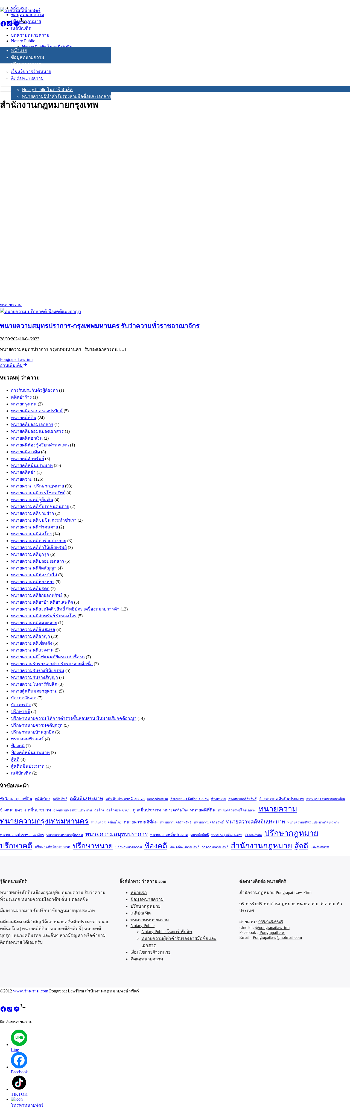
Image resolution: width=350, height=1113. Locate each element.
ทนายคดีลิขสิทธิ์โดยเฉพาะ (237, 810)
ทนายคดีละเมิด (25, 451)
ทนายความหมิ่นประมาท (169, 835)
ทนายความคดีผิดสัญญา (34, 568)
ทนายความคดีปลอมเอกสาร (37, 561)
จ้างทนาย (218, 799)
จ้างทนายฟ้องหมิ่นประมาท (72, 810)
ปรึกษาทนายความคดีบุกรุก (37, 725)
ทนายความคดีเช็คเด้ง (31, 643)
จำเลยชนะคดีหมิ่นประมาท (189, 799)
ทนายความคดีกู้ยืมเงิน (32, 499)
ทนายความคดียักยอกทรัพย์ (37, 595)
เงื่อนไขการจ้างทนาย (31, 114)
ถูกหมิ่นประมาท (147, 810)
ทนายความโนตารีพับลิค (34, 684)
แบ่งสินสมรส (320, 847)
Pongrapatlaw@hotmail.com (277, 937)
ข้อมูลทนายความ (27, 57)
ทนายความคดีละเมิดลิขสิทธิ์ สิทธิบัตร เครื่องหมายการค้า (65, 609)
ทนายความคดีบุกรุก (30, 554)
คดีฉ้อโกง (42, 799)
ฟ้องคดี (18, 745)
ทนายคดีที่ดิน (23, 417)
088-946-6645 (270, 921)
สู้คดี (15, 759)
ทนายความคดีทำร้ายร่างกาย (38, 540)
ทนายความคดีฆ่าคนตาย (34, 527)
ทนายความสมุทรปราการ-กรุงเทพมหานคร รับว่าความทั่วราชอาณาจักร (100, 325)
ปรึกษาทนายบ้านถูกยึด (32, 732)
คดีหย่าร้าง (21, 397)
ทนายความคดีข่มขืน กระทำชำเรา (44, 520)
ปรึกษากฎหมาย (26, 64)
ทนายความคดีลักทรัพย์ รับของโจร (44, 616)
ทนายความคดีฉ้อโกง (31, 533)
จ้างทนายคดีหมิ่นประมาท (281, 799)
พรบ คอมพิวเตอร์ (27, 739)
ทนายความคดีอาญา (30, 636)
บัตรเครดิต (21, 704)
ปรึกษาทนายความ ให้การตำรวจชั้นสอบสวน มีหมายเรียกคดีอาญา (73, 718)
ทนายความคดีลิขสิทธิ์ (209, 822)
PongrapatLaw (272, 932)
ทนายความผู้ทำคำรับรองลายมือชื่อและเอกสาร (66, 96)
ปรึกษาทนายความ (128, 847)
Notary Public (23, 83)
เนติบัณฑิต (21, 71)
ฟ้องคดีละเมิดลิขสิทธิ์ (184, 847)
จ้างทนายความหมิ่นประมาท (25, 810)
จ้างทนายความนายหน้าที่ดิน (325, 799)
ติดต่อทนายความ (27, 121)
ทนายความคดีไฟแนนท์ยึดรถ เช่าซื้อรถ (48, 657)
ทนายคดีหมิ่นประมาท (32, 465)
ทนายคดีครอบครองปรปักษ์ (37, 410)
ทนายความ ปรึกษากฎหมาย (37, 486)
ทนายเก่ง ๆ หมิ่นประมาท (226, 835)
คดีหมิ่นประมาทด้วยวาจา (125, 799)
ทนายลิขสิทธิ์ (200, 835)
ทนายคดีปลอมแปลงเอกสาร (37, 431)
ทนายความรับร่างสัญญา (34, 677)
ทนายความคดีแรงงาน (32, 650)
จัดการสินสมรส (157, 799)
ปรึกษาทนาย (93, 846)
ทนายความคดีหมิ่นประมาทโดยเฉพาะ (313, 822)
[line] (16, 25)
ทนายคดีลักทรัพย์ (27, 458)
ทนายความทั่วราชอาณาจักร (22, 835)
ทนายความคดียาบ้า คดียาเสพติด (42, 602)
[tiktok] (10, 25)
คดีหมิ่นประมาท (86, 798)
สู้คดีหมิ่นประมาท (28, 766)
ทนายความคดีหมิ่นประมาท (255, 822)
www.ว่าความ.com (30, 991)
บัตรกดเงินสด (23, 698)
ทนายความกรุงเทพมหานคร (44, 821)
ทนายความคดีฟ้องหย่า (32, 581)
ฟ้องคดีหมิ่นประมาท (30, 752)
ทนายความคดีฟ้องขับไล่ (34, 574)
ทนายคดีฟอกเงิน (27, 438)
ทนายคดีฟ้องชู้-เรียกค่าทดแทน (40, 445)
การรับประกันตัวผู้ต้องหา (34, 390)
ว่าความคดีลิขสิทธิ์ (215, 847)
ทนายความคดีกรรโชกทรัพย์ (38, 492)
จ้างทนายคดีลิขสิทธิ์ (242, 799)
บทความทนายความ (30, 77)
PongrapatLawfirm (16, 359)
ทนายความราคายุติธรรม (64, 835)
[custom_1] (23, 25)
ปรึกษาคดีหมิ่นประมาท (52, 847)
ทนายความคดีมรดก (30, 588)
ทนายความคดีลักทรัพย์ (175, 822)
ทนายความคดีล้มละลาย (34, 622)
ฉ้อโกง (99, 810)
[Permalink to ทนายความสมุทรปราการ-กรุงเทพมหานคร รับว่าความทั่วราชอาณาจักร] (40, 311)
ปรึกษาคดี (20, 711)
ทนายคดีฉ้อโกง (176, 810)
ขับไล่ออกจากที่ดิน (16, 799)
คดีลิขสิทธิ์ (60, 799)
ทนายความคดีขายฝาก (32, 513)
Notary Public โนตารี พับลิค (47, 89)
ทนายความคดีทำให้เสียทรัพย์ (39, 547)
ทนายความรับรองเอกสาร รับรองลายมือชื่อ (52, 663)
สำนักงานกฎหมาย (261, 846)
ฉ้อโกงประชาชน (118, 810)
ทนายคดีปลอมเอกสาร (32, 424)
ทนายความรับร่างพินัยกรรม (37, 670)
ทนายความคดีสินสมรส (33, 629)
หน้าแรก (19, 50)
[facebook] (3, 25)
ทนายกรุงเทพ (24, 404)
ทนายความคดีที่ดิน (141, 822)
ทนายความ (11, 304)
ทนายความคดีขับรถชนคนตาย (40, 506)
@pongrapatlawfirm (272, 927)
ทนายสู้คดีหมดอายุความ (34, 691)
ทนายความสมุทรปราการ (116, 834)
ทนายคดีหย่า (23, 472)
